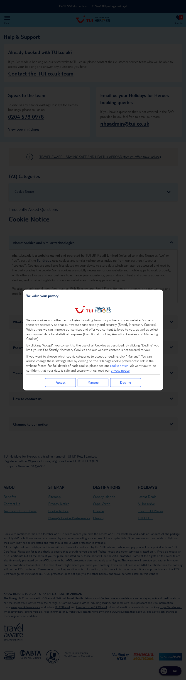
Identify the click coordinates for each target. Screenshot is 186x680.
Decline (125, 382)
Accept (60, 382)
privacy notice (120, 370)
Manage (93, 382)
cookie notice (119, 365)
